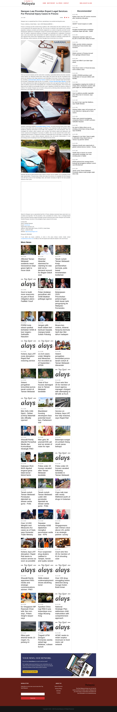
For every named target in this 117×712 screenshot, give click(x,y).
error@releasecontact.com (27, 238)
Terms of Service (58, 686)
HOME (44, 3)
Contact (58, 693)
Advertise (58, 690)
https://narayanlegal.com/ (31, 231)
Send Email (27, 225)
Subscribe (32, 698)
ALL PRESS (59, 3)
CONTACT (66, 3)
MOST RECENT (51, 3)
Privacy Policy (58, 688)
